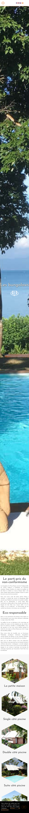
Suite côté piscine (14, 785)
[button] (22, 3)
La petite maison (14, 686)
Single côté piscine (14, 719)
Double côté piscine (14, 752)
